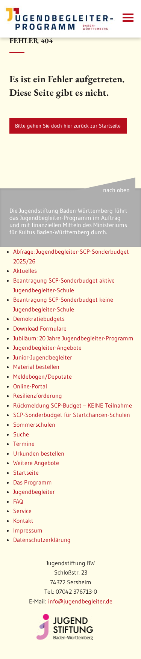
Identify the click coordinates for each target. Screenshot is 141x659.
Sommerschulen (34, 424)
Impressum (27, 530)
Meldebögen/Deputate (42, 376)
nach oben (116, 190)
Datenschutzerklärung (42, 539)
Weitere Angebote (36, 462)
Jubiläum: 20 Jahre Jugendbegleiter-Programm (73, 338)
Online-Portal (30, 386)
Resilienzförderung (37, 395)
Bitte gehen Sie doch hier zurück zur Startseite (68, 125)
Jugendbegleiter (34, 491)
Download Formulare (40, 328)
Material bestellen (36, 366)
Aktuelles (25, 270)
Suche (21, 434)
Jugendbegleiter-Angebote (47, 347)
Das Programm (32, 482)
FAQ (18, 501)
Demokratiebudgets (39, 318)
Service (22, 511)
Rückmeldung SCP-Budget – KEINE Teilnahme (72, 405)
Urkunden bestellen (38, 453)
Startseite (26, 472)
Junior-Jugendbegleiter (42, 357)
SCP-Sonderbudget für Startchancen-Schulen (71, 414)
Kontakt (23, 520)
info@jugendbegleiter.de (80, 601)
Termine (24, 443)
